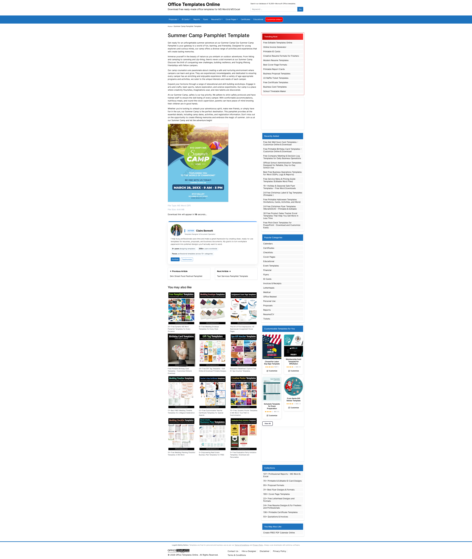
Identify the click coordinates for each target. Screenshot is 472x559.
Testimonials (187, 259)
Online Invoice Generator (274, 47)
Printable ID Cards (271, 51)
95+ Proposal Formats (273, 485)
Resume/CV (216, 19)
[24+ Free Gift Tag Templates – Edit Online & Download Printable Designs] (212, 349)
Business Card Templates (275, 87)
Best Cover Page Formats (275, 64)
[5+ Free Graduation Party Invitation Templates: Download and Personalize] (244, 433)
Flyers (205, 19)
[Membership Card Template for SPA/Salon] (293, 346)
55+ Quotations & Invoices (275, 516)
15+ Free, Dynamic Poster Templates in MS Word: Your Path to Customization (243, 413)
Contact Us (233, 551)
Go (300, 9)
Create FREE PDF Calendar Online (279, 532)
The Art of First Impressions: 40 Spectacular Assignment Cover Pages (242, 329)
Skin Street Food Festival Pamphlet (186, 276)
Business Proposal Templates (276, 73)
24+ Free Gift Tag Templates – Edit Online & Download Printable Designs (212, 370)
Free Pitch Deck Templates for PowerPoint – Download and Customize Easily (281, 225)
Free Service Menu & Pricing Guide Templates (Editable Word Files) (279, 180)
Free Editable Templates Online (277, 42)
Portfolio (175, 259)
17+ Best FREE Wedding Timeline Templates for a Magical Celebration (181, 412)
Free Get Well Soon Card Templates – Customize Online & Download (280, 143)
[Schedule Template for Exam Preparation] (271, 389)
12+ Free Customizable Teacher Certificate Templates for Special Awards (211, 413)
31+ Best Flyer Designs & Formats (279, 489)
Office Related (270, 296)
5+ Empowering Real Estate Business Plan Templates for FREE (211, 454)
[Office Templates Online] (195, 551)
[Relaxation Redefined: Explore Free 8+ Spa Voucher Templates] (244, 349)
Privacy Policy (279, 551)
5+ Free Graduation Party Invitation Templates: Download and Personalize (243, 455)
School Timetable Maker (274, 91)
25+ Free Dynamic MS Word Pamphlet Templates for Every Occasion (179, 329)
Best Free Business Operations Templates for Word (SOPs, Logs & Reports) (282, 173)
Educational (258, 19)
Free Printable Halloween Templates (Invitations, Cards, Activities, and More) (282, 200)
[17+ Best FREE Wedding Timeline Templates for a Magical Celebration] (181, 391)
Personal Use (269, 301)
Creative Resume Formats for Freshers (281, 56)
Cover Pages (231, 19)
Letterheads (268, 288)
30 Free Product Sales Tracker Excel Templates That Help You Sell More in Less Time (280, 215)
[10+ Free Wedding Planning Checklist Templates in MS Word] (181, 433)
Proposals (173, 19)
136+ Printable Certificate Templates (280, 512)
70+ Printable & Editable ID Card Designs (282, 481)
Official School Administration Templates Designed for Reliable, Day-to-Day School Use (282, 165)
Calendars (268, 243)
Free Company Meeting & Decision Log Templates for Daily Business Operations (282, 157)
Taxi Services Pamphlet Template (232, 276)
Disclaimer (264, 551)
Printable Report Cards (274, 69)
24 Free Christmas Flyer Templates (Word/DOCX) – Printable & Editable (280, 207)
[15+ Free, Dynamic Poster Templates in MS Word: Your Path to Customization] (244, 391)
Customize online (273, 19)
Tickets (266, 318)
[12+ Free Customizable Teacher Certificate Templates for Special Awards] (212, 391)
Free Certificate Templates (275, 82)
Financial (267, 270)
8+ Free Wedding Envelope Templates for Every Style (209, 328)
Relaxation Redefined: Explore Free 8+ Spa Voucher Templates (243, 370)
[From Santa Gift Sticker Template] (293, 386)
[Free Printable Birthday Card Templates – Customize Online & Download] (181, 349)
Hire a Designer (249, 551)
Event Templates (271, 265)
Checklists (268, 252)
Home (170, 26)
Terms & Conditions (237, 555)
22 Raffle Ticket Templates (275, 78)
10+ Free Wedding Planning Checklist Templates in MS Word (181, 454)
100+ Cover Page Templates (276, 494)
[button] (266, 367)
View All (268, 423)
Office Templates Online (194, 4)
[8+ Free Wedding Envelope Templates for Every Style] (212, 307)
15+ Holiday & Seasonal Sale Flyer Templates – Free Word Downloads (279, 187)
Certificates (245, 19)
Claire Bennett (204, 230)
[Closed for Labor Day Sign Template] (271, 347)
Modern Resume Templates (275, 60)
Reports (196, 19)
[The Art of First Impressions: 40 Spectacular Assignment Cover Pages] (244, 307)
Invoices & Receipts (272, 283)
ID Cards (185, 19)
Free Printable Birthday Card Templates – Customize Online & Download (180, 371)
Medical (267, 292)
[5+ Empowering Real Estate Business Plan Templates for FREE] (212, 433)
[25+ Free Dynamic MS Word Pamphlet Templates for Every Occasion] (181, 307)
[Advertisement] (282, 113)
